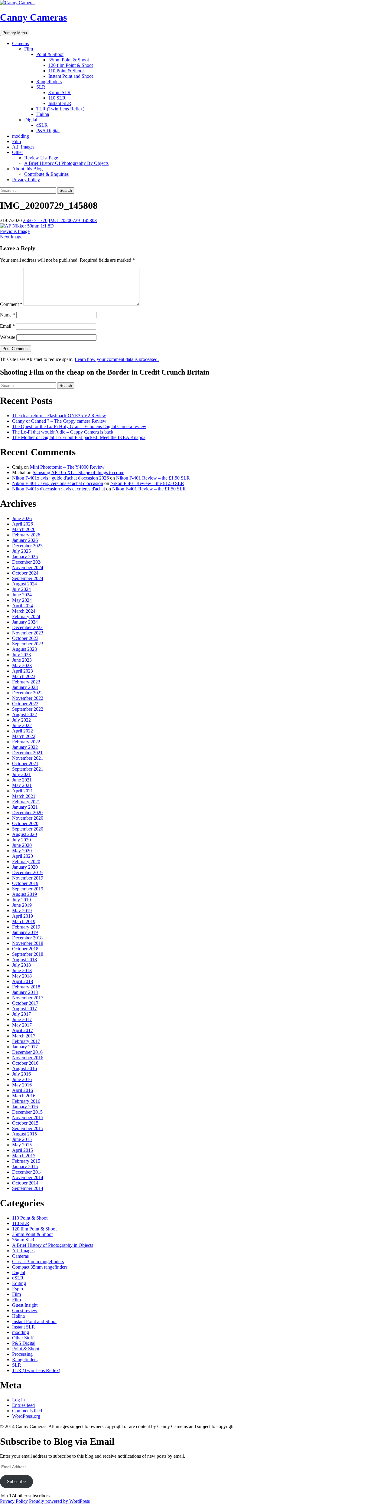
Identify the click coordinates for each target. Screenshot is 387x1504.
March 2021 (23, 796)
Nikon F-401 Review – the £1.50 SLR (153, 477)
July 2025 (21, 551)
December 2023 (27, 627)
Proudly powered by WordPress (59, 1501)
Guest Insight (24, 1305)
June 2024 (22, 594)
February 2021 (26, 801)
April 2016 (22, 1090)
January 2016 (25, 1106)
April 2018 (22, 981)
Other (17, 152)
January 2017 (25, 1046)
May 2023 (22, 665)
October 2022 (25, 703)
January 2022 (25, 747)
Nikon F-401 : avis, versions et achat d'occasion (57, 483)
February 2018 (26, 986)
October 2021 (25, 763)
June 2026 (22, 518)
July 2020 (21, 839)
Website (7, 337)
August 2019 (24, 894)
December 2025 (27, 545)
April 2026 (22, 523)
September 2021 (27, 769)
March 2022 (23, 736)
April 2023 (22, 670)
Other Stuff (23, 1337)
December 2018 (27, 937)
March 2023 (23, 676)
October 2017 (25, 1003)
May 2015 (22, 1144)
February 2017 (26, 1041)
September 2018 (27, 954)
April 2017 (22, 1030)
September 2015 (27, 1128)
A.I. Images (23, 146)
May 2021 (22, 785)
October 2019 (25, 883)
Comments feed (27, 1410)
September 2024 (27, 578)
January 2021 (25, 807)
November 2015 (27, 1117)
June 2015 (22, 1139)
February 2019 (26, 926)
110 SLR (57, 97)
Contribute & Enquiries (46, 174)
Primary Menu (14, 33)
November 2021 (27, 758)
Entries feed (23, 1405)
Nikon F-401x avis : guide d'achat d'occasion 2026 (60, 477)
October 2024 (25, 572)
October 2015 (25, 1123)
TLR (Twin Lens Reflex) (60, 108)
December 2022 (27, 692)
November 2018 (27, 943)
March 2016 (23, 1095)
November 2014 (27, 1177)
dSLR (42, 125)
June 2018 (22, 970)
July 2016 (21, 1073)
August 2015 (24, 1133)
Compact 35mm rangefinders (39, 1267)
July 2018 (21, 965)
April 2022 (22, 730)
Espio (17, 1288)
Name (7, 314)
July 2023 (21, 654)
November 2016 (27, 1057)
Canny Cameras (33, 17)
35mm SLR (59, 92)
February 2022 (26, 741)
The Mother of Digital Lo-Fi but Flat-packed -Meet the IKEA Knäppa (78, 437)
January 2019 (25, 932)
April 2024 (22, 605)
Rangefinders (49, 81)
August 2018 (24, 959)
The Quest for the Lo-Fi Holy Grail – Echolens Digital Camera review (79, 426)
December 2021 (27, 752)
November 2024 (27, 567)
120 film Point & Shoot (70, 65)
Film (28, 48)
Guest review (24, 1310)
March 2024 (23, 611)
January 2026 (25, 540)
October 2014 (25, 1182)
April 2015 (22, 1150)
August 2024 (24, 583)
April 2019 (22, 916)
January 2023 (25, 687)
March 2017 (23, 1035)
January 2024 (25, 621)
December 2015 (27, 1112)
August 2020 (24, 834)
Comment (11, 304)
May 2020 (22, 850)
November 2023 (27, 632)
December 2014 (27, 1172)
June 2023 (22, 660)
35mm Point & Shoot (68, 59)
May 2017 (22, 1024)
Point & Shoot (49, 54)
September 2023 (27, 643)
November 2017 (27, 997)
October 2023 (25, 638)
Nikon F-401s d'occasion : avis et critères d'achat (58, 488)
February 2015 (26, 1161)
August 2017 (24, 1008)
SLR (40, 87)
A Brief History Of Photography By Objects (66, 163)
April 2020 (22, 856)
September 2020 (27, 828)
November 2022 (27, 698)
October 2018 (25, 948)
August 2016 (24, 1068)
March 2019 (23, 921)
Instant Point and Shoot (70, 76)
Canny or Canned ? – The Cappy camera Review (59, 421)
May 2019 (22, 910)
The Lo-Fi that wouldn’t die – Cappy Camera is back (62, 431)
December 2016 (27, 1052)
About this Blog (27, 168)
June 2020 (22, 845)
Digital (30, 119)
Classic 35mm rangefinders (38, 1261)
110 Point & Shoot (66, 70)
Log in (18, 1399)
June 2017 (22, 1019)
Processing (22, 1354)
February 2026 (26, 534)
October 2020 (25, 823)
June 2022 (22, 725)
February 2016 (26, 1101)
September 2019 (27, 888)
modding (20, 136)
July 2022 (21, 720)
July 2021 (21, 774)
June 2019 (22, 905)
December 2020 (27, 812)
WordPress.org (26, 1416)
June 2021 (22, 779)
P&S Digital (48, 130)
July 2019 (21, 899)
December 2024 (27, 562)
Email (7, 326)
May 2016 (22, 1084)
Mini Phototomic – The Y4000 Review (67, 467)
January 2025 (25, 556)
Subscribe (16, 1481)
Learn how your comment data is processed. (117, 359)
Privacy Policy (26, 179)
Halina (42, 114)
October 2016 (25, 1063)
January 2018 (25, 992)
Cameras (20, 43)
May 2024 (22, 600)
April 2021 (22, 790)
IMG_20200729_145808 (73, 220)
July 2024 (21, 589)
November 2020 (27, 818)
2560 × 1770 (35, 220)
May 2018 (22, 975)
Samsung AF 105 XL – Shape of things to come (78, 472)
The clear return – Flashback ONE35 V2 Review (59, 415)
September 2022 (27, 709)
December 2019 (27, 872)
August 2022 (24, 714)
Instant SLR (59, 103)
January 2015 (25, 1166)
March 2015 (23, 1155)
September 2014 (27, 1188)
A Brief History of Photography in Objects (52, 1245)
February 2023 (26, 681)
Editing (19, 1283)
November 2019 (27, 877)
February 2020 (26, 861)
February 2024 (26, 616)
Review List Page (41, 157)
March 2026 (23, 529)
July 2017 (21, 1014)
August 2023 (24, 649)
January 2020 (25, 867)
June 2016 (22, 1079)
